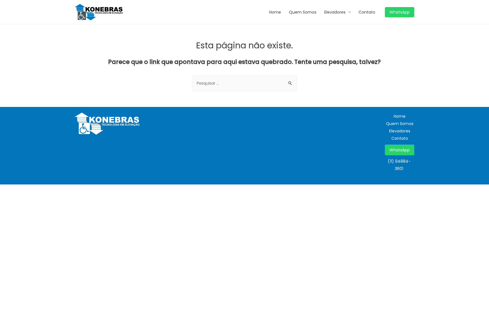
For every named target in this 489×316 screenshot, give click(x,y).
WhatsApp (399, 150)
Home (275, 12)
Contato (367, 12)
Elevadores (335, 12)
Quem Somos (302, 12)
